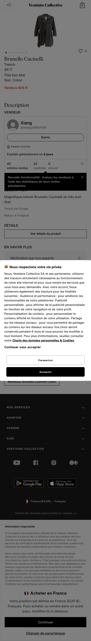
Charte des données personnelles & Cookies (43, 340)
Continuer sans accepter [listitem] (22, 347)
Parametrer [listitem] (45, 360)
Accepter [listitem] (45, 372)
